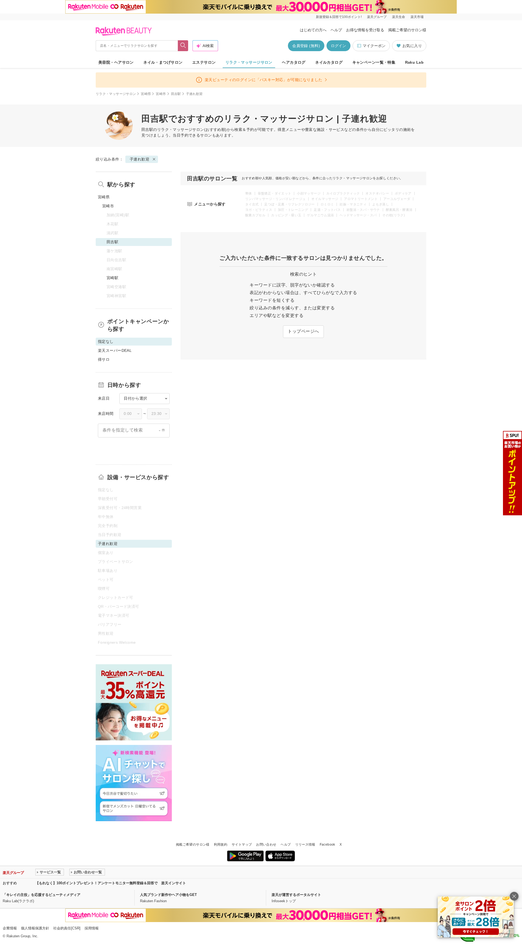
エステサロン (204, 62)
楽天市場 (417, 17)
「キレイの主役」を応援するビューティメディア (41, 895)
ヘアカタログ (294, 62)
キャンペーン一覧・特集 (374, 62)
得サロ (104, 359)
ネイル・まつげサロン (162, 62)
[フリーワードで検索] (183, 45)
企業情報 (10, 928)
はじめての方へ (313, 30)
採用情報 (92, 928)
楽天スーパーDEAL (115, 350)
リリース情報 (305, 844)
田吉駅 (176, 94)
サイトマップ (242, 844)
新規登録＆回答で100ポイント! (339, 17)
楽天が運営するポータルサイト (296, 895)
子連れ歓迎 (139, 159)
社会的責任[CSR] (66, 928)
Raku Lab (414, 62)
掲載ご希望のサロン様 (407, 30)
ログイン (338, 46)
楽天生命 (398, 17)
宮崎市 (161, 94)
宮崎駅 (112, 278)
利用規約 (220, 844)
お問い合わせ (266, 844)
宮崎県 (146, 94)
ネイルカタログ (329, 62)
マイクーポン (374, 46)
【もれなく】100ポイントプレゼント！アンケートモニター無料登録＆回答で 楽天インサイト (110, 883)
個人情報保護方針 (35, 928)
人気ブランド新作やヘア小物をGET (168, 895)
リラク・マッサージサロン (248, 62)
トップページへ (303, 331)
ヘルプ (336, 30)
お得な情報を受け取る (365, 30)
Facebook (327, 844)
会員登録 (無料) (306, 46)
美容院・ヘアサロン (116, 62)
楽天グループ (377, 17)
